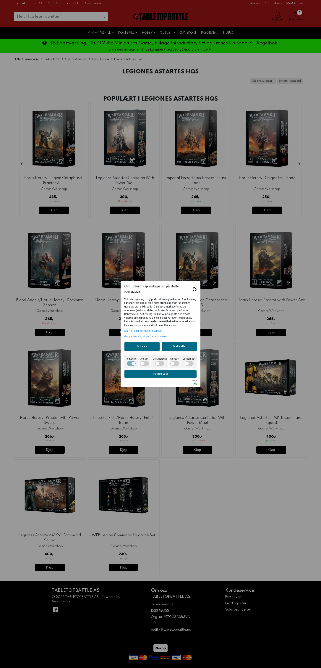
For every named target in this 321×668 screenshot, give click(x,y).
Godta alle (179, 346)
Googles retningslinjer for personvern (145, 336)
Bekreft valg (160, 373)
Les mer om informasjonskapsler (143, 330)
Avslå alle (142, 346)
